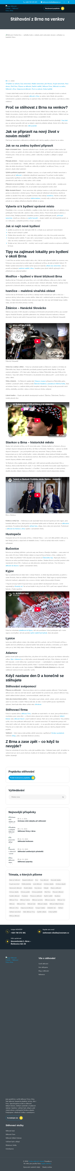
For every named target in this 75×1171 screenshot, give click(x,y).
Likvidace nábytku (48, 884)
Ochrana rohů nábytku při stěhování (32, 821)
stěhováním (65, 523)
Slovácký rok (18, 586)
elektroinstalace (35, 198)
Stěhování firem (10, 1134)
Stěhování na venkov (59, 86)
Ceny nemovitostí (25, 84)
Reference (42, 974)
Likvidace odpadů (60, 884)
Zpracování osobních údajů (31, 1167)
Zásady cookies (47, 1167)
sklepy (14, 736)
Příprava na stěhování (24, 86)
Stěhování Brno (21, 904)
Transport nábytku (40, 908)
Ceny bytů (64, 120)
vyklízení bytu (33, 526)
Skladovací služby (11, 1145)
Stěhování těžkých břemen (57, 904)
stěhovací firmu (26, 713)
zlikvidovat (38, 704)
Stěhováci (12, 904)
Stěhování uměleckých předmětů (30, 851)
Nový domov (38, 888)
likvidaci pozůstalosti (57, 733)
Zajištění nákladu (41, 912)
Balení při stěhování (14, 880)
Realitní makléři (37, 86)
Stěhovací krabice (25, 900)
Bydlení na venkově (13, 84)
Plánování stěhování (58, 892)
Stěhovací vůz (61, 900)
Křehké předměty (26, 884)
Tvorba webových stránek (36, 1161)
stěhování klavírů (19, 719)
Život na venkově (37, 89)
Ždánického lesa (48, 558)
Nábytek (46, 888)
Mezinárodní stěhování (15, 888)
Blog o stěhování (44, 971)
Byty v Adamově (16, 659)
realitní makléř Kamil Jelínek (38, 633)
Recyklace (57, 896)
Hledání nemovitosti (38, 84)
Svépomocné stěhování (24, 89)
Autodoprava (10, 1149)
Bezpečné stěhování (27, 880)
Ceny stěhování (44, 880)
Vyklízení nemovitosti (15, 912)
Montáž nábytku (28, 888)
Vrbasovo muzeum (40, 381)
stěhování (19, 175)
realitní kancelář (33, 218)
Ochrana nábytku (13, 892)
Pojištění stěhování (14, 896)
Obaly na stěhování (56, 888)
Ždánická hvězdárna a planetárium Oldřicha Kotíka (49, 384)
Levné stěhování (37, 884)
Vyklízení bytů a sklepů (13, 1142)
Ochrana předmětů (37, 892)
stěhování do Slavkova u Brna (16, 529)
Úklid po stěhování (14, 916)
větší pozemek (32, 126)
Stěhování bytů (31, 904)
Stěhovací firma (47, 86)
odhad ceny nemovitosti (53, 266)
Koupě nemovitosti (58, 84)
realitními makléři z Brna (26, 268)
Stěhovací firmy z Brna (26, 831)
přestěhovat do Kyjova (25, 630)
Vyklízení (60, 908)
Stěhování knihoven (25, 841)
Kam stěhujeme (43, 967)
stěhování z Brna (34, 96)
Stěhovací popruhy (25, 862)
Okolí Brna (14, 86)
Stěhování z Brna (11, 89)
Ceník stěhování (43, 964)
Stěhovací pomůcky (37, 900)
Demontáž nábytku (56, 880)
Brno (36, 880)
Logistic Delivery (46, 1163)
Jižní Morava (48, 84)
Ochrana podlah (25, 892)
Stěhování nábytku (42, 904)
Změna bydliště (47, 89)
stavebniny (50, 196)
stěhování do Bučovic (12, 566)
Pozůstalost (25, 896)
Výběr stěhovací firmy (29, 912)
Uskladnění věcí (51, 908)
